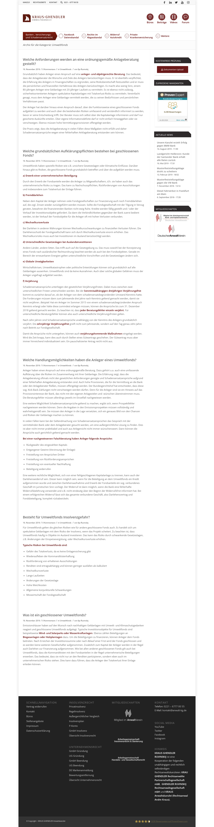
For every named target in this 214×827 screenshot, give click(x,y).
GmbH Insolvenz (78, 730)
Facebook (160, 734)
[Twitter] (176, 2)
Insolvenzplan (76, 721)
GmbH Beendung (78, 760)
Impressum (32, 725)
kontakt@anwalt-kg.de (174, 710)
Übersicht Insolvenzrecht (82, 735)
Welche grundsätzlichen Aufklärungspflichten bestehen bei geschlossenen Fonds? (80, 153)
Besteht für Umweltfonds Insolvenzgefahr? (56, 517)
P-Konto (73, 725)
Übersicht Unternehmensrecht (85, 780)
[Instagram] (188, 2)
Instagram (160, 738)
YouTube (159, 726)
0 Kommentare (48, 69)
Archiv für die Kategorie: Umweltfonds (45, 45)
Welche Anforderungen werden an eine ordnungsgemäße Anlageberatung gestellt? (81, 61)
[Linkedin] (170, 2)
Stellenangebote (35, 721)
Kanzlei (26, 2)
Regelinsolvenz (77, 711)
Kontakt (53, 2)
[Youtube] (182, 2)
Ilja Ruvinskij (83, 69)
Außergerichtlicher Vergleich (84, 716)
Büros (29, 716)
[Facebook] (164, 2)
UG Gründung (76, 755)
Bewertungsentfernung (81, 775)
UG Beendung (76, 765)
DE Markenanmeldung (81, 770)
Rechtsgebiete (39, 2)
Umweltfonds (65, 69)
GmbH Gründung (78, 750)
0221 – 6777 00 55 (71, 2)
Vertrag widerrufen (36, 706)
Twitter (158, 730)
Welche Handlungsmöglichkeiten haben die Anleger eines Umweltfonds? (79, 360)
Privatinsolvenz (77, 706)
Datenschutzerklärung (38, 730)
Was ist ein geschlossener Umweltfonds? (54, 615)
